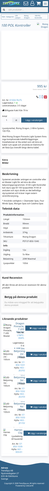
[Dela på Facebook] (42, 97)
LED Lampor (18, 17)
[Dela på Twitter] (40, 97)
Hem (3, 17)
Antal (4, 116)
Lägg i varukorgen (34, 120)
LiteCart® (29, 485)
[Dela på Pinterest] (45, 97)
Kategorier (10, 17)
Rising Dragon (27, 17)
